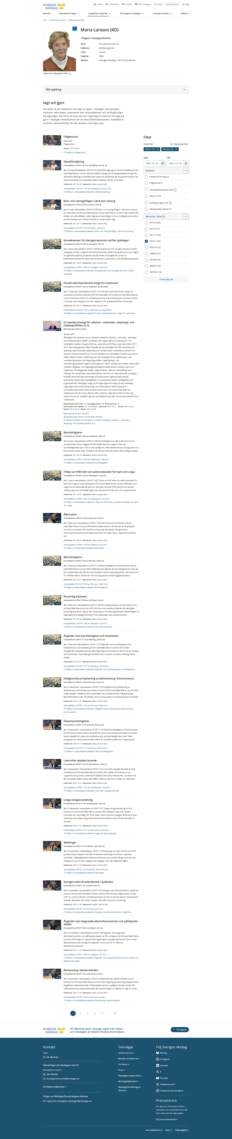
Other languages (144, 4)
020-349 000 (52, 1074)
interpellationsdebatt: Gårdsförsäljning (88, 192)
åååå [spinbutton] (148, 163)
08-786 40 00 (52, 1057)
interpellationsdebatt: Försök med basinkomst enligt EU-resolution (100, 313)
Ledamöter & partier (58, 20)
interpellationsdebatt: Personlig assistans (89, 626)
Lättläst (100, 4)
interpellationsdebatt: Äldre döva (85, 548)
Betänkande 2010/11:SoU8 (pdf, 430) (84, 416)
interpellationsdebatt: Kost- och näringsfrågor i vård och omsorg (99, 231)
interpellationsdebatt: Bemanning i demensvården (93, 1000)
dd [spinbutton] (157, 163)
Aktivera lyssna (172, 4)
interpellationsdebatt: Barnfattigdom (87, 462)
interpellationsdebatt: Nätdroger (85, 872)
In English (128, 4)
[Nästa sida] (115, 1013)
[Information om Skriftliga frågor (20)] (170, 202)
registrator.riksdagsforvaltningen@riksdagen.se (69, 1101)
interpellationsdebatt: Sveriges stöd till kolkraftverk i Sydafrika (98, 912)
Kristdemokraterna (109, 43)
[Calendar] (163, 163)
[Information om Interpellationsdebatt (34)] (175, 189)
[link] (65, 1013)
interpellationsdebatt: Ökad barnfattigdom (89, 751)
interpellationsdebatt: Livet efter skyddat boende (92, 790)
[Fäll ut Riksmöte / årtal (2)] (185, 216)
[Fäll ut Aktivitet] (185, 170)
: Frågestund (75, 152)
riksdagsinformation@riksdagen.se (62, 1078)
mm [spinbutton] (153, 163)
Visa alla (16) (175, 279)
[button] (69, 13)
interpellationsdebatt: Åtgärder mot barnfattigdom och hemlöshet (100, 669)
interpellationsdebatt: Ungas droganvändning (91, 833)
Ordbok (160, 4)
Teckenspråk (114, 4)
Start (45, 20)
